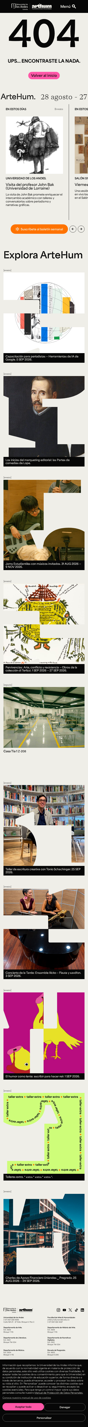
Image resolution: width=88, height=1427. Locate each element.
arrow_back (72, 229)
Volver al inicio (44, 75)
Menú (65, 6)
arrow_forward (81, 229)
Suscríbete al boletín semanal (42, 229)
